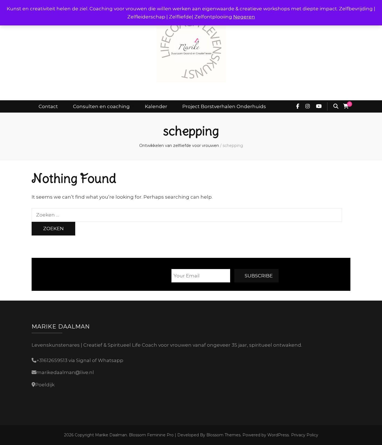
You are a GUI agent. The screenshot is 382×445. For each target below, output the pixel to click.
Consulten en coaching (101, 106)
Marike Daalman (111, 434)
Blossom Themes (222, 434)
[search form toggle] (335, 106)
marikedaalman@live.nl (65, 372)
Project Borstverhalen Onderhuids (224, 106)
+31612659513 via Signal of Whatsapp (79, 360)
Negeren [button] (244, 17)
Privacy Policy (304, 434)
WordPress (278, 434)
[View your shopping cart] (346, 106)
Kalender (156, 106)
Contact (48, 106)
